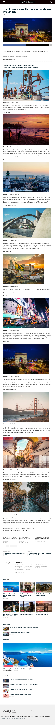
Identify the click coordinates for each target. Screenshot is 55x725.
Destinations (23, 15)
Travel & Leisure (30, 15)
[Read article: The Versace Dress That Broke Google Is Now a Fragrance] (6, 680)
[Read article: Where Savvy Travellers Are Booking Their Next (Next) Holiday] (11, 587)
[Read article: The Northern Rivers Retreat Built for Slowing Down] (44, 587)
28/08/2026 (12, 691)
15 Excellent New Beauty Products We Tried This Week (20, 689)
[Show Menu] (4, 2)
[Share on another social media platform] (51, 45)
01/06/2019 (17, 15)
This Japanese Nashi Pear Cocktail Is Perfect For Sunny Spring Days (23, 684)
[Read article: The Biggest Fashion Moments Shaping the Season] (6, 696)
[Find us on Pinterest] (37, 711)
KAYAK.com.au (41, 51)
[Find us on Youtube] (35, 711)
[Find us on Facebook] (31, 711)
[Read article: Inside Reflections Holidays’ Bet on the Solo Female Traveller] (27, 606)
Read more (8, 675)
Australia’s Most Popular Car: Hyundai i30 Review (19, 632)
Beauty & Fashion (7, 716)
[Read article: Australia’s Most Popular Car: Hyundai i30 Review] (6, 634)
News (22, 610)
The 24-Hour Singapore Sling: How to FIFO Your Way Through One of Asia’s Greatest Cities (10, 614)
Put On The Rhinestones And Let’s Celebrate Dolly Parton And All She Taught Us (10, 538)
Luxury (22, 591)
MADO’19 (32, 472)
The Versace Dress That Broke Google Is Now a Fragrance (21, 679)
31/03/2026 (12, 629)
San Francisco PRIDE (30, 427)
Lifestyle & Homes (37, 716)
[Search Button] (51, 2)
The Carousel (10, 15)
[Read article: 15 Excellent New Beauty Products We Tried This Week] (6, 691)
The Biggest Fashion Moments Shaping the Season (20, 694)
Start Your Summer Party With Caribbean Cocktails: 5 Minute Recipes (23, 627)
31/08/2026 (6, 598)
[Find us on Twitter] (33, 711)
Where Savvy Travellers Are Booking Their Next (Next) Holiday (19, 65)
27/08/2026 (22, 598)
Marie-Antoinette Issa (8, 670)
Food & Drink (30, 716)
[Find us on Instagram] (38, 711)
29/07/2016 (12, 634)
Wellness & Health (15, 716)
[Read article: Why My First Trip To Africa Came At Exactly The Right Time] (44, 606)
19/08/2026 (6, 617)
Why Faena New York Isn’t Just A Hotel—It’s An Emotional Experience (21, 67)
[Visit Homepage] (27, 2)
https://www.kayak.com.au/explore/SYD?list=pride (15, 530)
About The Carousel (46, 716)
